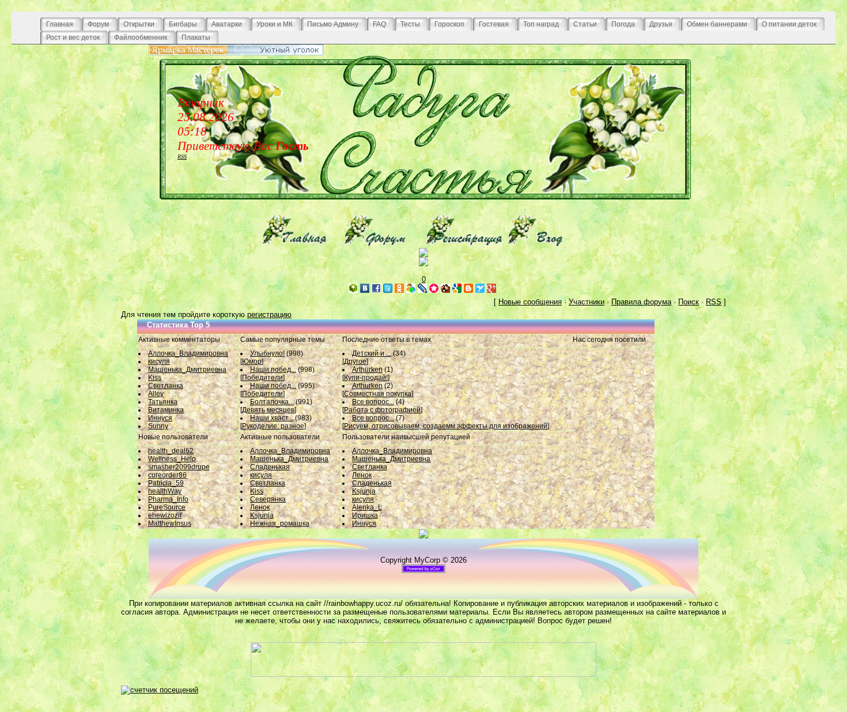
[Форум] (382, 243)
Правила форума (641, 301)
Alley (156, 394)
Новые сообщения (530, 301)
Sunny (158, 426)
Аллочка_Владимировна (188, 353)
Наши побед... (273, 370)
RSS (182, 156)
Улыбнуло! (267, 353)
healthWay (164, 491)
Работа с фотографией (382, 410)
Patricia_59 (166, 483)
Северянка (268, 499)
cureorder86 (167, 475)
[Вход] (546, 243)
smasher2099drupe (179, 467)
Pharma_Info (168, 499)
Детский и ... (371, 353)
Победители (262, 378)
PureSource (167, 507)
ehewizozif (164, 515)
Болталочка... (272, 402)
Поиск (688, 301)
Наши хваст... (271, 418)
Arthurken (367, 370)
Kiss (154, 378)
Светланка (165, 386)
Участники (586, 301)
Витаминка (166, 410)
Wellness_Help (172, 459)
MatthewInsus (169, 523)
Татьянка (162, 402)
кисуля (159, 361)
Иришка (365, 515)
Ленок (260, 507)
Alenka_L (367, 507)
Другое (355, 361)
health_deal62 (171, 451)
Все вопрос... (373, 402)
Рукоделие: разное (273, 426)
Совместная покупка (377, 394)
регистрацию (269, 314)
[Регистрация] (464, 243)
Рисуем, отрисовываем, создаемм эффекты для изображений (445, 426)
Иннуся (160, 418)
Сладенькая (270, 467)
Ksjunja (262, 515)
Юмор (252, 361)
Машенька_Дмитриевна (187, 370)
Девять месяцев (268, 410)
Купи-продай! (366, 378)
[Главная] (301, 243)
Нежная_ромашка (279, 523)
